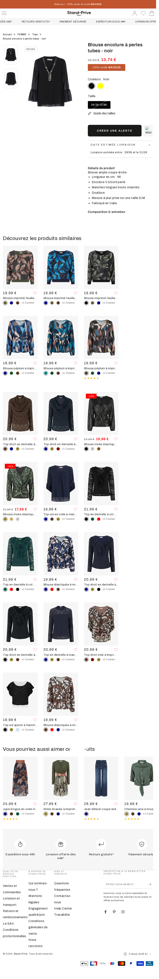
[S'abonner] (150, 884)
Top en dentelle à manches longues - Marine (60, 654)
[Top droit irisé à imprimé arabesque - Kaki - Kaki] (98, 659)
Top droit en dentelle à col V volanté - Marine (101, 584)
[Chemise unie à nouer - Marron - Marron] (132, 814)
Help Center (63, 908)
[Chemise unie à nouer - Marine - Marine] (139, 814)
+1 (28, 302)
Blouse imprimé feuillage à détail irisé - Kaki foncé (20, 298)
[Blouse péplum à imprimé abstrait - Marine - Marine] (98, 373)
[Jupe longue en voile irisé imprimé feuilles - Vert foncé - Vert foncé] (17, 814)
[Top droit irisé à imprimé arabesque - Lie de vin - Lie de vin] (92, 659)
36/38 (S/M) (99, 106)
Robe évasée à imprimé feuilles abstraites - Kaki (60, 809)
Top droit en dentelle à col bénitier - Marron (20, 444)
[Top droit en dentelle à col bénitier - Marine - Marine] (11, 449)
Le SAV (8, 923)
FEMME (22, 34)
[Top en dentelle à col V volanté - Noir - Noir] (17, 589)
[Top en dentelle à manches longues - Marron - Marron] (58, 659)
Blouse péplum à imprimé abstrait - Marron (101, 368)
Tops (35, 34)
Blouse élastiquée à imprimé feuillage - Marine (60, 584)
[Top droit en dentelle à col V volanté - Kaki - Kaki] (92, 589)
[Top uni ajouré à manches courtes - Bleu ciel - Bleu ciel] (17, 729)
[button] (148, 131)
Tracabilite (62, 914)
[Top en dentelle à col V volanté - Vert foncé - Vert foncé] (92, 519)
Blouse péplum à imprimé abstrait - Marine (20, 368)
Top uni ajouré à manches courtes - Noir (20, 725)
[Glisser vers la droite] (73, 86)
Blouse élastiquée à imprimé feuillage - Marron (60, 725)
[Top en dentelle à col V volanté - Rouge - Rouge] (98, 519)
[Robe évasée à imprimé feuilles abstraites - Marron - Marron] (52, 814)
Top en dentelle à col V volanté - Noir (101, 514)
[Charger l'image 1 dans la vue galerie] (10, 54)
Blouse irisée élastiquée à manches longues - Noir (101, 444)
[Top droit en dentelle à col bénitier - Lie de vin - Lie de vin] (58, 449)
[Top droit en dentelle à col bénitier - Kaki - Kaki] (17, 449)
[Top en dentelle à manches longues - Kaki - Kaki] (52, 659)
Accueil (8, 34)
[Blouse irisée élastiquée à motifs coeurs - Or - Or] (11, 519)
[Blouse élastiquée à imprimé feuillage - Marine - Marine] (58, 729)
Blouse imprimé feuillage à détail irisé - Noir (101, 298)
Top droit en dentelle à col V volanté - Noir (20, 654)
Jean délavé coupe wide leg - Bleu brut (101, 809)
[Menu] (4, 13)
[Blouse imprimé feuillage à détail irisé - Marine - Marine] (11, 303)
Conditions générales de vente (38, 927)
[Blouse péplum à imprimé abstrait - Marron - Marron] (17, 373)
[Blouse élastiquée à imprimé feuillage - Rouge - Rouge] (52, 589)
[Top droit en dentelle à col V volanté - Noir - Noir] (98, 589)
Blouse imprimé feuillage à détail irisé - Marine (60, 298)
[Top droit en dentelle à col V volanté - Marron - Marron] (17, 659)
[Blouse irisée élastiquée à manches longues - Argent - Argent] (92, 449)
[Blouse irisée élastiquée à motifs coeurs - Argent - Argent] (17, 519)
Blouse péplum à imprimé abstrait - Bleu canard (60, 368)
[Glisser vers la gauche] (27, 86)
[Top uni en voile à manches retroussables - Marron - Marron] (52, 519)
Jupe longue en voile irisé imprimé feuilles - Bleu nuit (20, 809)
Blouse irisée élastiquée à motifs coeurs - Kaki (20, 514)
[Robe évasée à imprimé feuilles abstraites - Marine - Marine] (58, 814)
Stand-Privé (21, 953)
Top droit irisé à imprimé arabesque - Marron (101, 654)
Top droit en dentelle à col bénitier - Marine (60, 444)
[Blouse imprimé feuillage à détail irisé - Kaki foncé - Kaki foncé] (52, 303)
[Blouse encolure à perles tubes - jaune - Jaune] (100, 86)
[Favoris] (143, 13)
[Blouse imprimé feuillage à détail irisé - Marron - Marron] (17, 303)
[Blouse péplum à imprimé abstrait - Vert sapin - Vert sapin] (11, 373)
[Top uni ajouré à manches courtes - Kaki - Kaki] (11, 729)
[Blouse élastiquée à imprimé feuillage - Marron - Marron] (58, 589)
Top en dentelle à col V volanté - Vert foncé (20, 584)
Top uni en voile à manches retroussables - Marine (60, 514)
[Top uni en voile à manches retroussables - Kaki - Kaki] (58, 519)
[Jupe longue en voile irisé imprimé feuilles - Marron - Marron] (11, 814)
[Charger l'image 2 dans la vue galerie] (10, 78)
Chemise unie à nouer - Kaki (141, 809)
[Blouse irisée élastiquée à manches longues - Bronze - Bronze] (98, 449)
